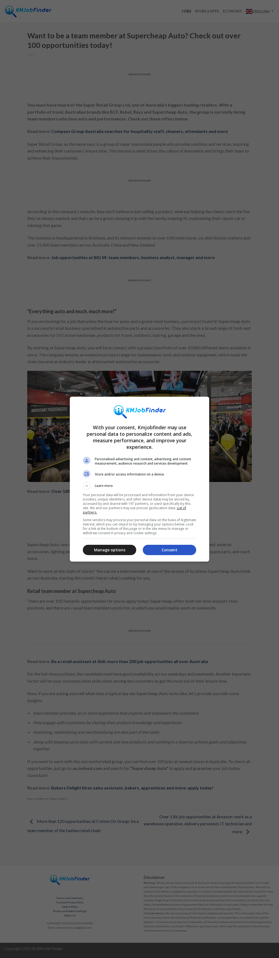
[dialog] (139, 479)
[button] (139, 486)
